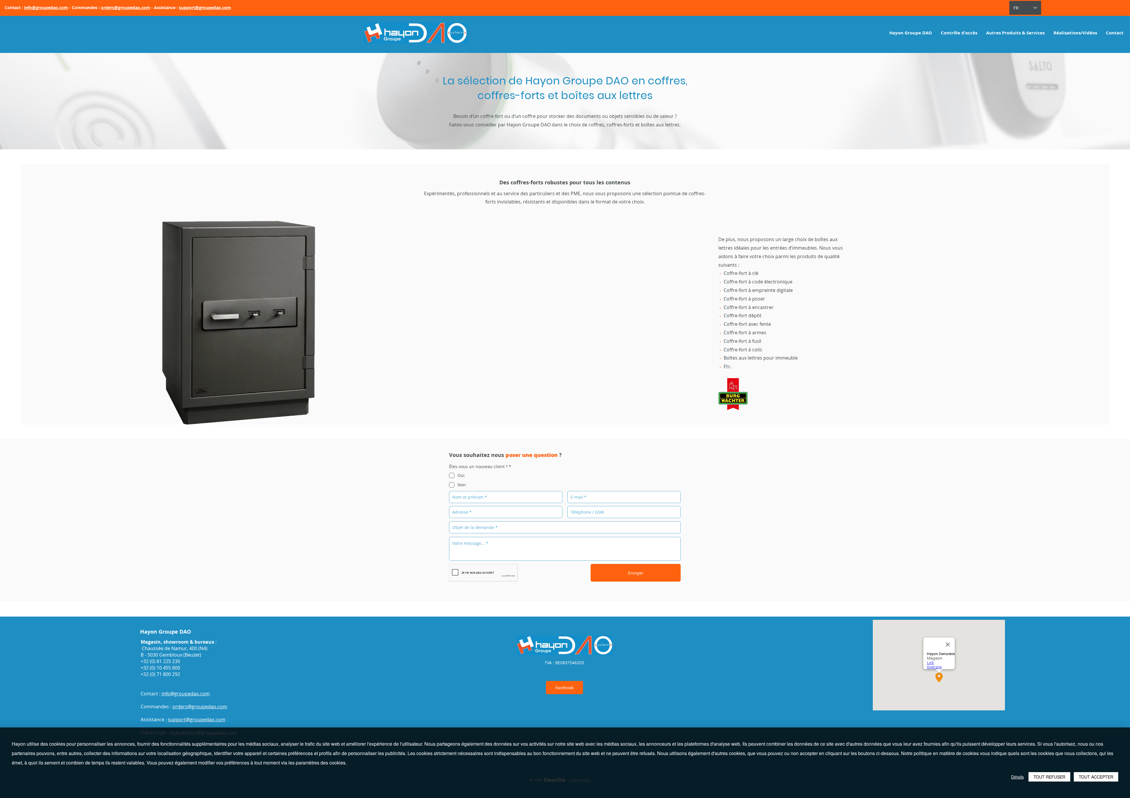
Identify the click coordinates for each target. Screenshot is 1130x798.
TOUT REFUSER (1049, 777)
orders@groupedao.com (125, 7)
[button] (959, 33)
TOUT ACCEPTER (1096, 777)
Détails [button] (1017, 777)
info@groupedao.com (46, 7)
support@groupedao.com (205, 7)
